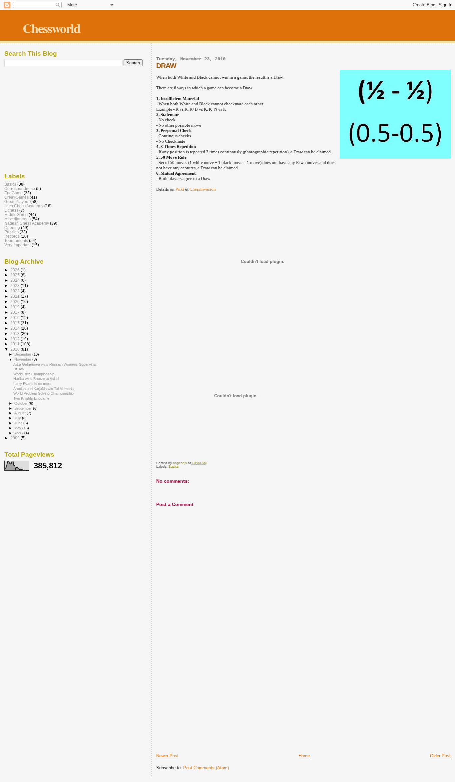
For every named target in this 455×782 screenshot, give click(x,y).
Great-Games (16, 197)
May (18, 428)
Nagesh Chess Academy (26, 223)
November (23, 359)
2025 (15, 275)
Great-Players (16, 201)
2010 (15, 349)
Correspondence (19, 188)
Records (12, 236)
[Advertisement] (303, 702)
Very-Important (17, 245)
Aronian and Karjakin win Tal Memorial (43, 389)
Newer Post (167, 755)
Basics (174, 466)
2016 (15, 317)
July (18, 418)
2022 (15, 291)
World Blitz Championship (33, 374)
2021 (15, 296)
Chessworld (51, 27)
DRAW (18, 369)
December (23, 354)
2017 (15, 312)
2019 (15, 307)
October (21, 403)
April (18, 433)
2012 (15, 339)
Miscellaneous (17, 219)
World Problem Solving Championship (43, 393)
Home (304, 755)
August (20, 413)
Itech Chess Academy (23, 206)
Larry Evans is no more (32, 384)
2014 (15, 328)
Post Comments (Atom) (206, 767)
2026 (15, 270)
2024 (15, 280)
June (18, 423)
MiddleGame (16, 214)
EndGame (13, 193)
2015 (15, 323)
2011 (15, 344)
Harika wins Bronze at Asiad (36, 379)
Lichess (11, 210)
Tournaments (16, 240)
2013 (15, 333)
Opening (12, 227)
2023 (15, 285)
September (23, 408)
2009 (15, 438)
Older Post (440, 755)
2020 (15, 301)
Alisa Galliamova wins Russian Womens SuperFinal (54, 364)
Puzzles (11, 232)
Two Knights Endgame (31, 398)
